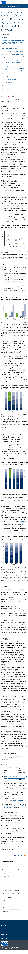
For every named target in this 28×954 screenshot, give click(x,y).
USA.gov (8, 951)
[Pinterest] (15, 948)
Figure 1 (9, 195)
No (12, 865)
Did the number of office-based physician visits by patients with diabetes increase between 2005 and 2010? (13, 42)
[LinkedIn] (10, 948)
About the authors (7, 82)
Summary (4, 73)
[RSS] (20, 948)
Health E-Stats (6, 876)
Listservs (5, 914)
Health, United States (8, 880)
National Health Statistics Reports (12, 887)
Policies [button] (3, 930)
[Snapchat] (17, 948)
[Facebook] (2, 948)
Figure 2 (6, 277)
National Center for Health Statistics (10, 6)
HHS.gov (3, 951)
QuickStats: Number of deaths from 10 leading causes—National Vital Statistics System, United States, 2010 (15, 778)
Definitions (5, 76)
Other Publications (7, 897)
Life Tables (5, 883)
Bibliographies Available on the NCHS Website (13, 901)
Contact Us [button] (4, 922)
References (5, 86)
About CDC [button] (4, 926)
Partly (7, 865)
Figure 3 (12, 360)
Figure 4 (15, 449)
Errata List (5, 911)
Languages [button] (4, 934)
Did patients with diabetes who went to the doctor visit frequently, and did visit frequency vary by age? (12, 62)
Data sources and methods (9, 79)
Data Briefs (6, 873)
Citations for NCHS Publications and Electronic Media (12, 907)
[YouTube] (12, 948)
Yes (3, 865)
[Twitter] (5, 948)
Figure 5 (23, 521)
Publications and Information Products (13, 870)
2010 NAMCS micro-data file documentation (15, 805)
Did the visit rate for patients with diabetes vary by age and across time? (13, 47)
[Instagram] (7, 948)
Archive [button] (3, 938)
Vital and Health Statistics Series (11, 894)
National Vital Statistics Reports (11, 890)
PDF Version (4, 97)
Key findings (5, 37)
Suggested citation (7, 89)
